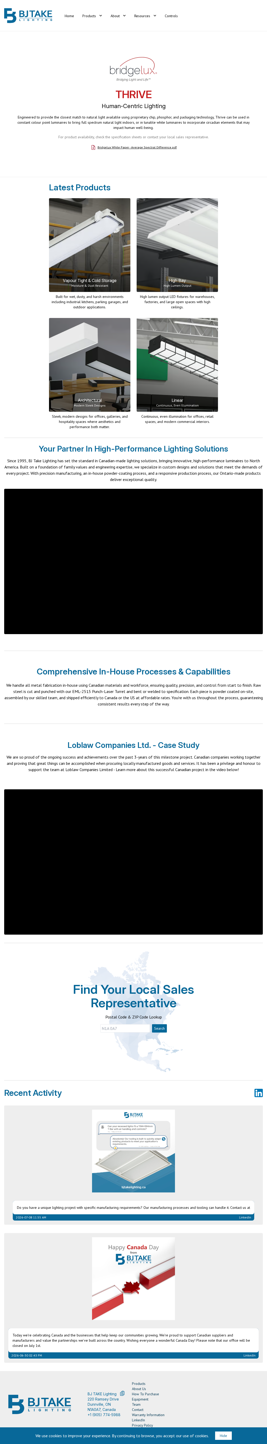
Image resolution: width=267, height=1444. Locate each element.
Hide (223, 1435)
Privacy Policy (142, 1425)
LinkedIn (138, 1420)
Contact (137, 1409)
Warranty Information (148, 1414)
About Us (139, 1388)
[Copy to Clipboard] (122, 1393)
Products (138, 1383)
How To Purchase (145, 1394)
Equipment (140, 1399)
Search (159, 1028)
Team (136, 1404)
